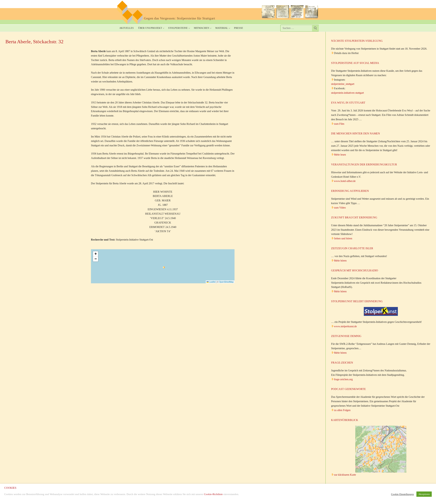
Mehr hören (340, 260)
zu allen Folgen (342, 410)
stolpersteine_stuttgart (342, 83)
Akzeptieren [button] (424, 494)
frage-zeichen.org (343, 379)
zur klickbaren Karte (344, 474)
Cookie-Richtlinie (213, 494)
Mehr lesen (340, 154)
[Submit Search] (315, 28)
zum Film (339, 123)
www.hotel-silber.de (345, 181)
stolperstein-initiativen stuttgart (347, 92)
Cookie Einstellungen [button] (402, 494)
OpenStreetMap (226, 281)
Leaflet (212, 281)
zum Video (340, 207)
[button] (164, 267)
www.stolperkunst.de (345, 326)
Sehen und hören (343, 238)
